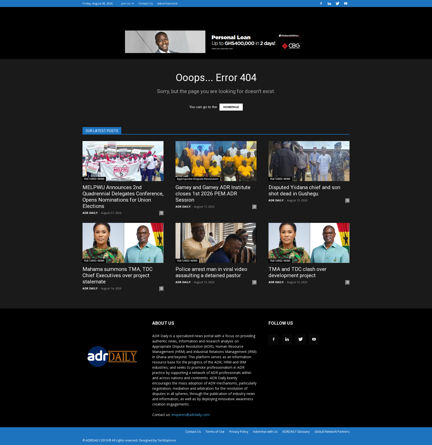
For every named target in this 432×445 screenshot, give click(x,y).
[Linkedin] (329, 3)
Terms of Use (215, 431)
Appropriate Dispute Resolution (197, 179)
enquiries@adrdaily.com (191, 414)
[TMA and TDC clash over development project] (309, 243)
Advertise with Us (265, 431)
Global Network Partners (332, 431)
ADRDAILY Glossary (296, 431)
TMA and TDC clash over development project (297, 272)
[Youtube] (346, 3)
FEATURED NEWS (94, 179)
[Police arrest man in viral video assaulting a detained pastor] (216, 243)
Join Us (125, 3)
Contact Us (145, 3)
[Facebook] (321, 3)
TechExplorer (167, 440)
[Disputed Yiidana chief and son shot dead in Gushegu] (309, 161)
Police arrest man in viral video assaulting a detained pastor (211, 272)
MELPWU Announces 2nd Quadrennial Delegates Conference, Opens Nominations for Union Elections (123, 196)
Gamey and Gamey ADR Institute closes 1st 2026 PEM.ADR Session (213, 193)
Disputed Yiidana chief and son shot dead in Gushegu (304, 190)
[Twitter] (337, 3)
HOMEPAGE (231, 107)
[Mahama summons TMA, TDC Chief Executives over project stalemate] (123, 243)
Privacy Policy (238, 431)
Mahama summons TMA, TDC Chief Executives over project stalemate (117, 275)
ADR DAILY (90, 213)
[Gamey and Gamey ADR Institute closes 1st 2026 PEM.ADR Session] (216, 161)
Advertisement (168, 3)
